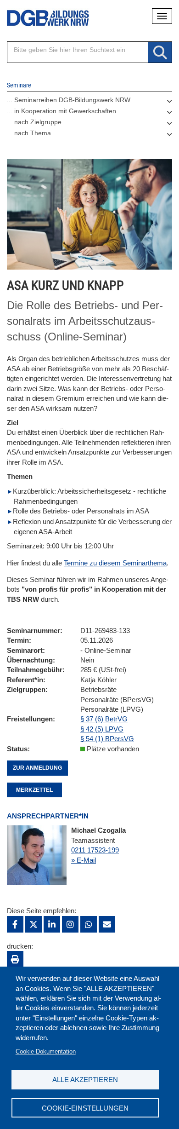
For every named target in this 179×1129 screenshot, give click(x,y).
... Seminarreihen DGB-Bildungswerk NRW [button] (68, 100)
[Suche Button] (160, 52)
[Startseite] (41, 18)
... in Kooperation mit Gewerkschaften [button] (61, 111)
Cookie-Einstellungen (85, 1108)
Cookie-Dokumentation (46, 1051)
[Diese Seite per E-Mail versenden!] (107, 924)
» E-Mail (83, 860)
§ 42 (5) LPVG (101, 729)
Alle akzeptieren (85, 1079)
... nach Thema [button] (29, 133)
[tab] (89, 102)
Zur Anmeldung (37, 768)
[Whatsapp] (88, 924)
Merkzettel (34, 790)
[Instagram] (70, 924)
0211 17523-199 (95, 850)
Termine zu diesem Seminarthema (115, 563)
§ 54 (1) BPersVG (107, 739)
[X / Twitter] (33, 924)
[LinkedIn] (52, 924)
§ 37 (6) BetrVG (104, 719)
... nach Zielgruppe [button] (34, 122)
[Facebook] (15, 924)
